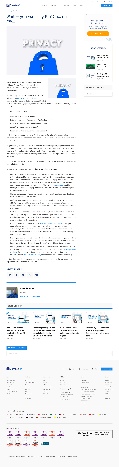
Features (74, 5)
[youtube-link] (73, 369)
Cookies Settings (72, 456)
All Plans (62, 380)
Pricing (81, 5)
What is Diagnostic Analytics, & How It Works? (103, 57)
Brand (106, 393)
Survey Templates (47, 387)
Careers (107, 391)
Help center (84, 369)
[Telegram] (36, 275)
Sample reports (10, 382)
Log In (110, 1)
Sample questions (11, 380)
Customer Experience (30, 382)
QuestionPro (17, 11)
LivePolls (27, 396)
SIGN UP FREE (107, 5)
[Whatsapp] (30, 275)
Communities (28, 387)
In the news (108, 384)
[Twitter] (23, 275)
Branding (9, 387)
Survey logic (9, 384)
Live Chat (94, 369)
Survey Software (29, 380)
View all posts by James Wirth (30, 297)
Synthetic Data (84, 403)
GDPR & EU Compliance (86, 396)
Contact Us (107, 398)
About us (107, 380)
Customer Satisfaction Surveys (88, 389)
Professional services (12, 391)
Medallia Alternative (65, 399)
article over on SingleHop (27, 98)
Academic (62, 384)
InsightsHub (28, 398)
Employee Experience (86, 398)
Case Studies (46, 389)
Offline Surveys (84, 387)
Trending (26, 11)
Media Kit (107, 396)
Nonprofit (62, 382)
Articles (45, 382)
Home (8, 11)
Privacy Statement (50, 456)
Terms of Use (61, 456)
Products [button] (44, 5)
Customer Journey (85, 400)
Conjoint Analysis (85, 382)
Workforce (27, 384)
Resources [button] (64, 5)
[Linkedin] (10, 275)
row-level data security (32, 255)
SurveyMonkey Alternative (66, 394)
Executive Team (108, 382)
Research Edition (29, 393)
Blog (44, 380)
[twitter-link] (66, 369)
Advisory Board (108, 389)
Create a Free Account (98, 34)
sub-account (60, 185)
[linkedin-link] (70, 369)
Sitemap (40, 456)
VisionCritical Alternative (66, 397)
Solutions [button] (54, 5)
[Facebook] (16, 275)
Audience (27, 389)
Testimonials (108, 387)
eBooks (45, 384)
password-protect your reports (51, 224)
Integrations (9, 389)
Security (8, 393)
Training (45, 391)
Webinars (45, 393)
